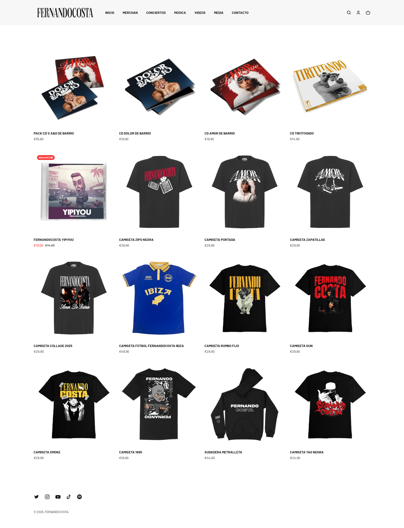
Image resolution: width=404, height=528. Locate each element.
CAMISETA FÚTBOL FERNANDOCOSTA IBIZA (151, 346)
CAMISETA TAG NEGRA (307, 452)
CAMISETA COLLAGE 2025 (53, 346)
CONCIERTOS (156, 13)
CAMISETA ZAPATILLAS (307, 240)
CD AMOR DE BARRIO (220, 133)
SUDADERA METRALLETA (223, 452)
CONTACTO (240, 13)
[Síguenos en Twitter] (36, 497)
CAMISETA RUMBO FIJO (222, 346)
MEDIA (218, 13)
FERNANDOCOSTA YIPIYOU (54, 240)
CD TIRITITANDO (302, 133)
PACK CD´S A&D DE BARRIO (54, 133)
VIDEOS (200, 13)
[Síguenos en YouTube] (58, 497)
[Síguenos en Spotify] (79, 497)
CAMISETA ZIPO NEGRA (136, 240)
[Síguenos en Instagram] (47, 497)
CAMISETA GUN (301, 346)
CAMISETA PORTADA (220, 240)
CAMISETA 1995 (130, 452)
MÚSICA (180, 13)
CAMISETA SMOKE (47, 452)
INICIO (109, 13)
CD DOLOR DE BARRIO (135, 133)
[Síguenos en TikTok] (69, 497)
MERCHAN (130, 13)
